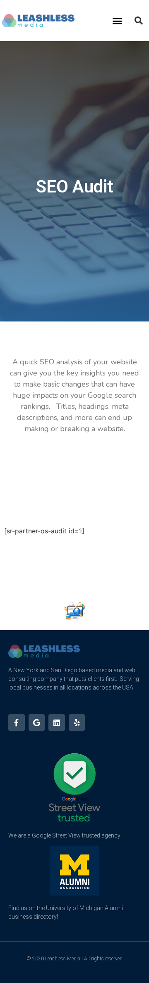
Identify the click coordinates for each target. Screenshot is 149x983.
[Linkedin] (56, 722)
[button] (117, 20)
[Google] (37, 722)
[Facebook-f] (16, 722)
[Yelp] (77, 722)
